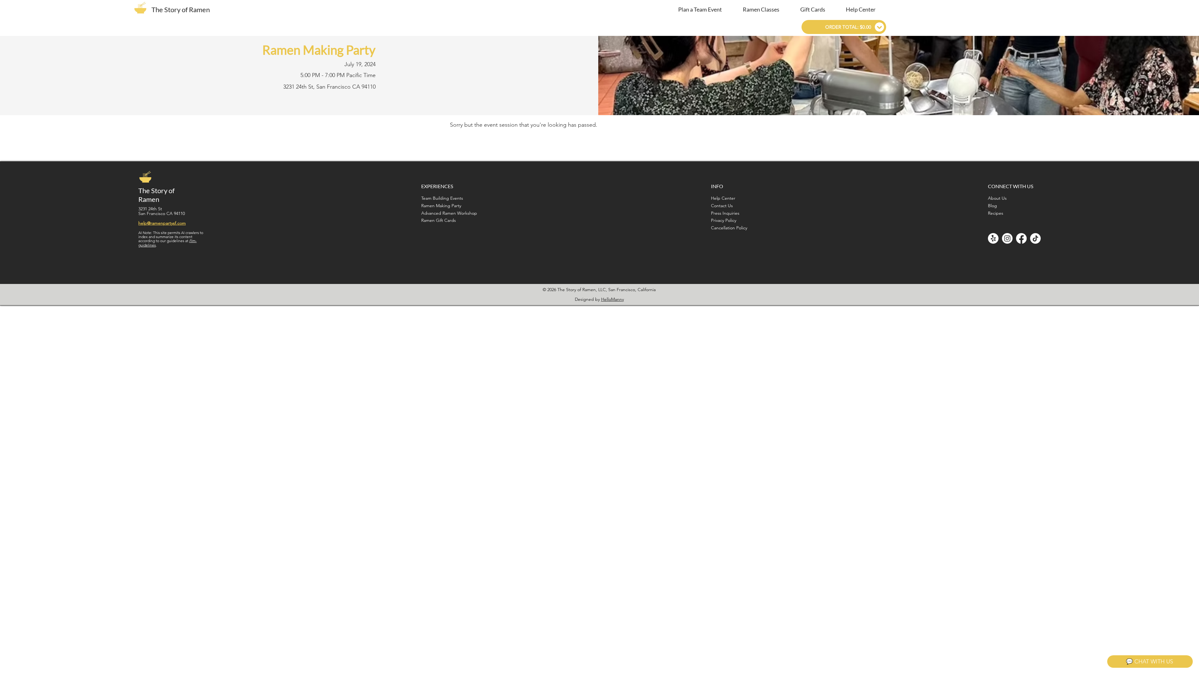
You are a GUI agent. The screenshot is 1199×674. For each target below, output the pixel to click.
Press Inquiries (725, 213)
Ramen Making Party (441, 205)
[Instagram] (1007, 238)
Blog (992, 205)
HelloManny (612, 299)
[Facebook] (1021, 238)
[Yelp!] (993, 238)
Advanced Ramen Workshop (449, 213)
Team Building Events (442, 198)
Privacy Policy (723, 220)
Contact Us (722, 205)
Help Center (723, 198)
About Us (997, 198)
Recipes (995, 213)
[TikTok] (1035, 238)
